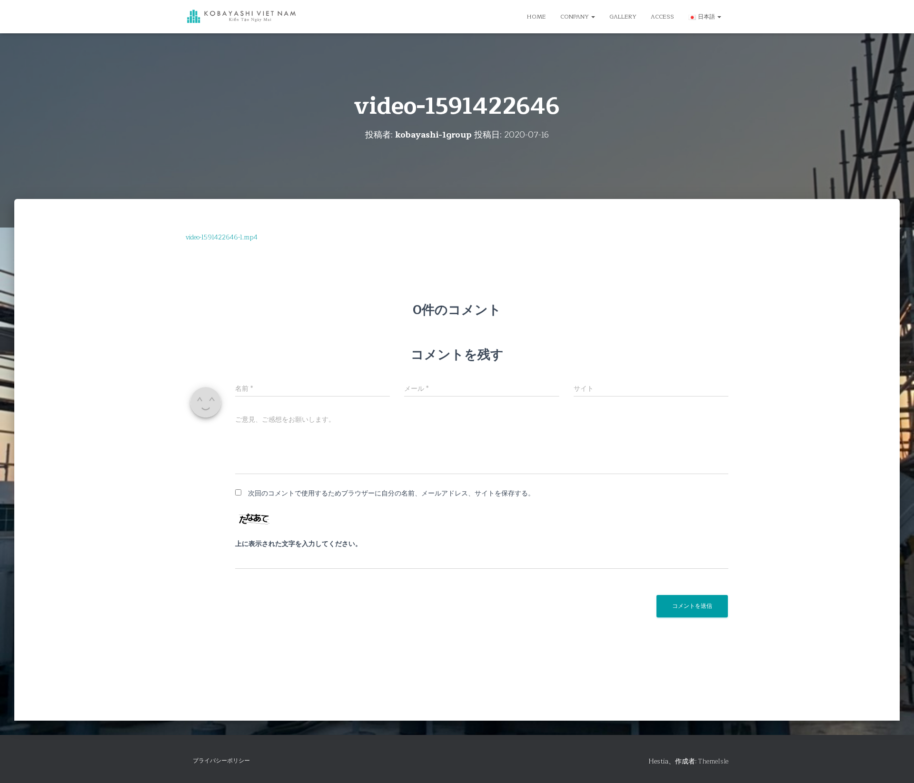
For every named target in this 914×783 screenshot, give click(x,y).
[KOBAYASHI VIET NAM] (242, 17)
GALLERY (622, 16)
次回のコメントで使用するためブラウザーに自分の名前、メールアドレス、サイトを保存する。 (391, 493)
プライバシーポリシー (221, 760)
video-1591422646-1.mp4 (222, 237)
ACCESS (662, 16)
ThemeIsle (713, 761)
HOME (536, 16)
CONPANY (575, 16)
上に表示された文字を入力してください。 (298, 544)
